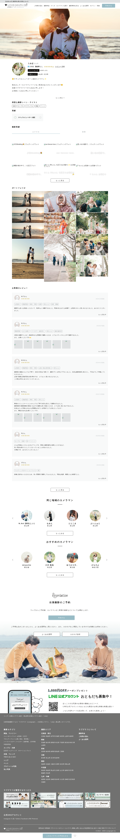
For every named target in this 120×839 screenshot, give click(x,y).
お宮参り (19, 736)
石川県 (46, 74)
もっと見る (60, 180)
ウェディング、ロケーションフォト (19, 750)
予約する (108, 6)
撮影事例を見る (74, 5)
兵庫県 (57, 764)
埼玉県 (57, 742)
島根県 (48, 770)
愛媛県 (43, 773)
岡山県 (53, 770)
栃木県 (48, 742)
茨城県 (43, 742)
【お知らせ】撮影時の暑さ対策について (16, 1)
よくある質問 (84, 5)
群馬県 (53, 742)
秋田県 (62, 736)
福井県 (57, 758)
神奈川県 (72, 742)
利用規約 (47, 828)
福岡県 (43, 779)
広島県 (57, 770)
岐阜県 (48, 751)
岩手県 (53, 736)
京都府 (48, 764)
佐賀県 (48, 779)
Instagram (7, 818)
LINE (29, 818)
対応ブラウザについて (109, 828)
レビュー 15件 (60, 66)
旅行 (14, 757)
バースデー (18, 741)
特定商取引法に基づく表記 (92, 828)
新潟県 (43, 758)
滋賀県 (43, 764)
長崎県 (53, 779)
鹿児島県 (72, 779)
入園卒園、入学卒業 (29, 741)
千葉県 (62, 742)
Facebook (24, 818)
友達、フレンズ (9, 754)
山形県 (67, 736)
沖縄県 (43, 782)
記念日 (6, 750)
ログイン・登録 (95, 5)
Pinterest (35, 818)
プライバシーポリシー (58, 828)
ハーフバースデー (9, 741)
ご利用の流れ (38, 5)
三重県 (62, 751)
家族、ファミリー (10, 733)
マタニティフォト (9, 739)
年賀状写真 (7, 744)
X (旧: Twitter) (16, 818)
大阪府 (53, 764)
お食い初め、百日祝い (22, 739)
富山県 (40, 74)
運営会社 (41, 828)
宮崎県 (67, 779)
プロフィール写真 (10, 766)
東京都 (67, 742)
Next (107, 518)
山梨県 (43, 745)
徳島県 (67, 770)
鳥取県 (43, 770)
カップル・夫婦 (9, 748)
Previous (13, 518)
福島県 (71, 736)
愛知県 (57, 751)
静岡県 (53, 751)
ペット (43, 106)
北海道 (43, 736)
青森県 (48, 736)
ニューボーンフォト (10, 736)
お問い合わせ (80, 828)
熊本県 (57, 779)
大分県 (62, 779)
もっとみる (60, 533)
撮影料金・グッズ (49, 5)
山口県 (62, 770)
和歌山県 (67, 764)
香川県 (71, 770)
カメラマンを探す (62, 5)
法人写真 (7, 769)
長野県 (43, 751)
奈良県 (62, 764)
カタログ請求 (75, 634)
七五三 (25, 736)
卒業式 (6, 757)
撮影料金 (82, 733)
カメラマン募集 (70, 828)
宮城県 (57, 736)
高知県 (48, 773)
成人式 (10, 757)
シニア (6, 760)
